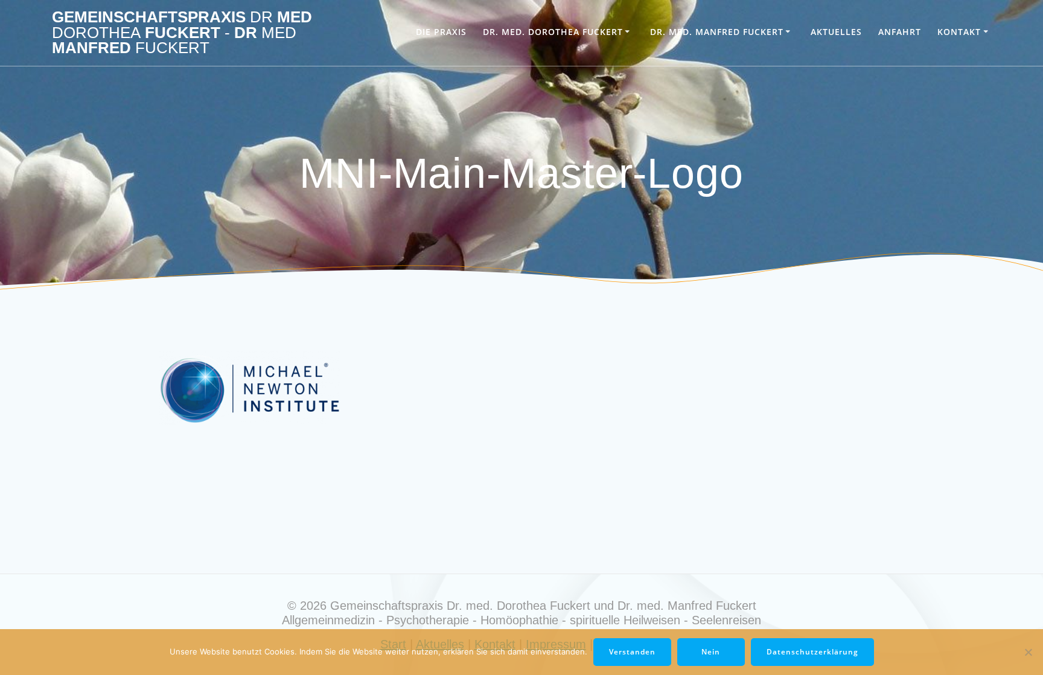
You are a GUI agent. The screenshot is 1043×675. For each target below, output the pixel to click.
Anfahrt (899, 31)
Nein (710, 652)
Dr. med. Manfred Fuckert (716, 31)
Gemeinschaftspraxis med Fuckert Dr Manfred (182, 33)
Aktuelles (836, 31)
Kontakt (959, 31)
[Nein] (1028, 652)
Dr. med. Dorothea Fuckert (553, 31)
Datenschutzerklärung (812, 652)
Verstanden (632, 652)
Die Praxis (441, 31)
